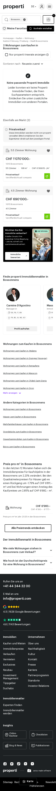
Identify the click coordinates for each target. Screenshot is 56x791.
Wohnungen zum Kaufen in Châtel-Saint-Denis (25, 381)
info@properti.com (17, 598)
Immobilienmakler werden (13, 712)
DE (32, 6)
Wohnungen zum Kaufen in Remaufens (21, 366)
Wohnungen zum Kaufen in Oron (18, 388)
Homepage (8, 38)
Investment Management (10, 677)
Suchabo (8, 688)
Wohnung (29, 38)
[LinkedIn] (25, 764)
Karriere (32, 670)
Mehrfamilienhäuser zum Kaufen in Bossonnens (25, 424)
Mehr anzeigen (10, 393)
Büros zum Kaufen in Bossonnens (19, 447)
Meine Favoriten (17, 28)
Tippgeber (9, 683)
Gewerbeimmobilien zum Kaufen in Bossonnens (26, 439)
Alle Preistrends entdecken (28, 528)
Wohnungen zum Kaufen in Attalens (20, 351)
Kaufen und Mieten (14, 643)
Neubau (7, 670)
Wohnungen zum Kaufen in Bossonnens (22, 409)
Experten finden (12, 705)
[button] (21, 20)
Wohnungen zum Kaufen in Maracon (20, 373)
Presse (32, 665)
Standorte (34, 680)
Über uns (33, 643)
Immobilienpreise (13, 649)
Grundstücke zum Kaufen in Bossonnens (22, 432)
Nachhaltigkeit (36, 649)
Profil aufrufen (21, 329)
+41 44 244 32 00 (16, 586)
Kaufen (19, 38)
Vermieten (9, 659)
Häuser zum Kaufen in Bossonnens (19, 417)
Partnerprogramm (38, 675)
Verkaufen (9, 654)
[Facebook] (5, 764)
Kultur (31, 654)
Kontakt (32, 659)
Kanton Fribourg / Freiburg (15, 41)
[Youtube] (32, 764)
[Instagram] (12, 764)
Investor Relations (38, 686)
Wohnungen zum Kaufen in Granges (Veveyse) (25, 358)
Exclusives (9, 665)
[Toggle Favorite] (48, 151)
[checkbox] (25, 54)
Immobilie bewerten (15, 255)
